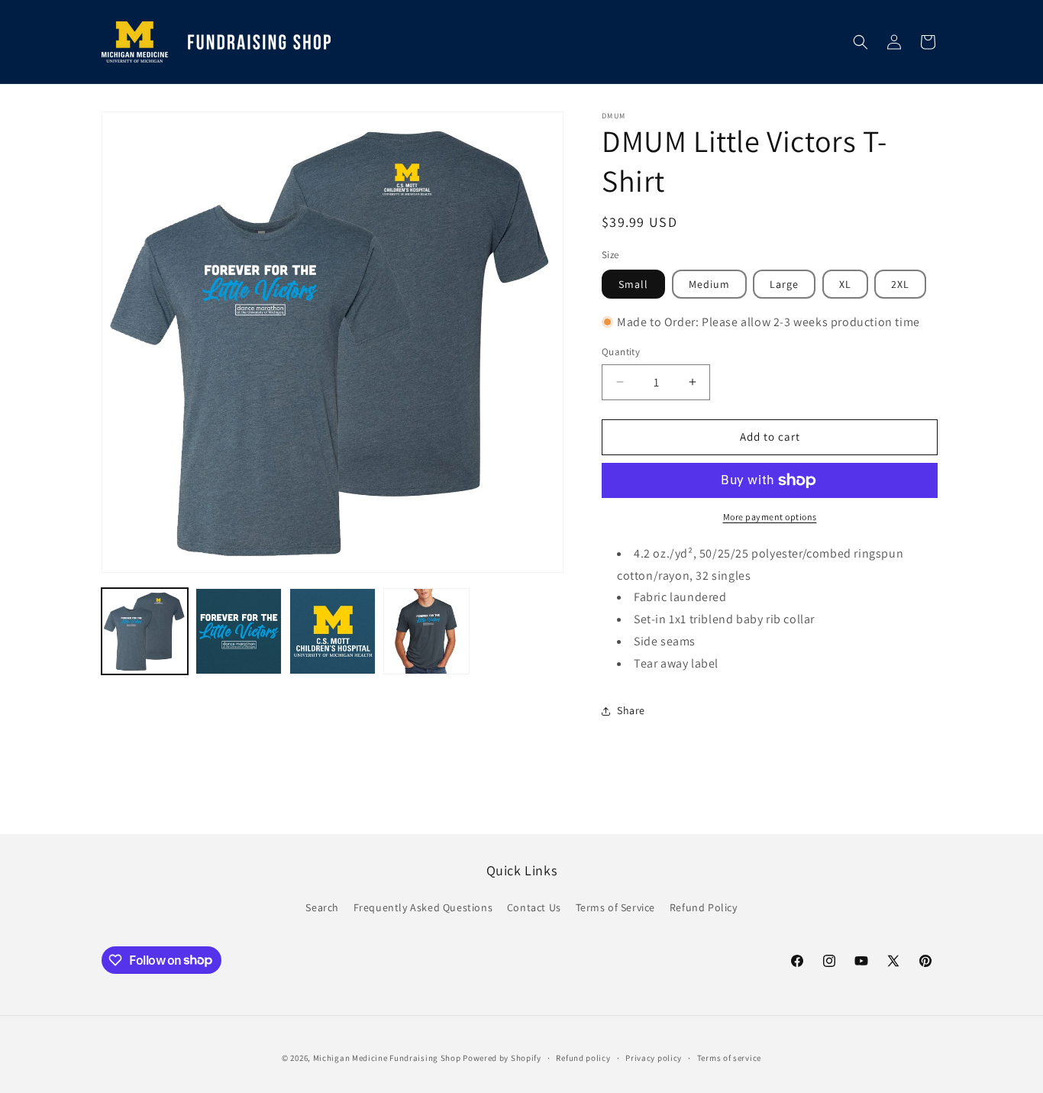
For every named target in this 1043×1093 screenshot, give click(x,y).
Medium (709, 284)
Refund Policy (704, 907)
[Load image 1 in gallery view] (145, 631)
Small (633, 284)
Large (784, 284)
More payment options (770, 516)
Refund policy (583, 1057)
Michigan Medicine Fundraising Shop (387, 1058)
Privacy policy (653, 1057)
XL (845, 284)
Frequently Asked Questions (423, 907)
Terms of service (729, 1057)
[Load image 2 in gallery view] (238, 631)
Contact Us (534, 907)
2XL (900, 284)
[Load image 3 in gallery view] (332, 631)
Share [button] (631, 710)
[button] (860, 42)
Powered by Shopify (502, 1058)
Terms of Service (616, 907)
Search (322, 907)
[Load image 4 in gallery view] (426, 631)
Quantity (621, 351)
